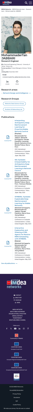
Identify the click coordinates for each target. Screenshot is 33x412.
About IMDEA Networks (17, 311)
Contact (18, 295)
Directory (18, 297)
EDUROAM (18, 300)
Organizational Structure (17, 313)
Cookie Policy (17, 404)
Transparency (17, 318)
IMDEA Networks (16, 284)
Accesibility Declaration (16, 390)
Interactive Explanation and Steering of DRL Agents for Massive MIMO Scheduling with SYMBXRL (22, 233)
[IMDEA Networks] (7, 3)
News (18, 302)
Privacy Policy (17, 394)
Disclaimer (17, 397)
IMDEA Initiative (17, 309)
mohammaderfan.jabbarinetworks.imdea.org (17, 77)
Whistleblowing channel (17, 320)
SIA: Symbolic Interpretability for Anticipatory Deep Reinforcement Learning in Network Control (23, 165)
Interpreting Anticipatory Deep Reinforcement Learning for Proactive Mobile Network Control (22, 126)
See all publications (9, 263)
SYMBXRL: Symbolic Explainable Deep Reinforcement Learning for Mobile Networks (22, 201)
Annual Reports (17, 316)
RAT (17, 401)
